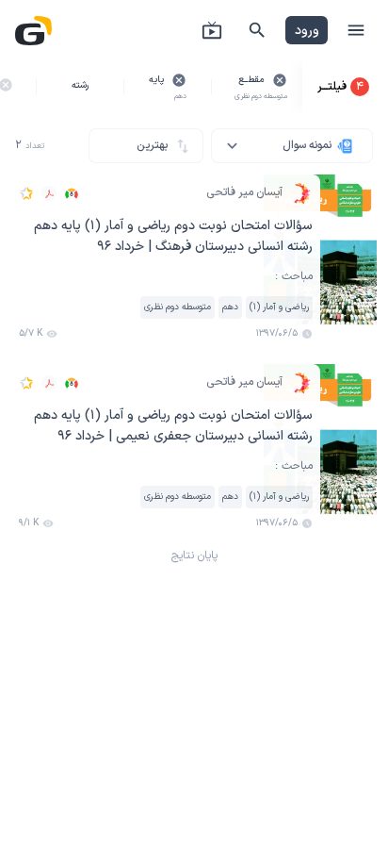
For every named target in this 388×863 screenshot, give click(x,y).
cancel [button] (279, 80)
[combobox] (292, 145)
